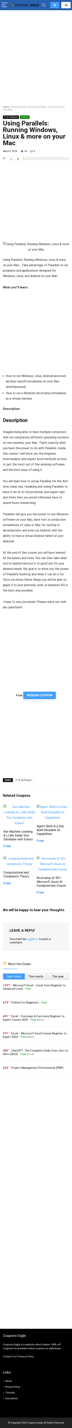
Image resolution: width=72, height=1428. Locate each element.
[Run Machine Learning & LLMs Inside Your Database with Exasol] (19, 807)
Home (6, 107)
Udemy (24, 117)
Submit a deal (54, 5)
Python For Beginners (25, 1002)
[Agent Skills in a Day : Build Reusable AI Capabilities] (53, 807)
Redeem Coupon (39, 695)
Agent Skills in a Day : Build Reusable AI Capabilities (51, 830)
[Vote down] (11, 158)
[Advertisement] (36, 50)
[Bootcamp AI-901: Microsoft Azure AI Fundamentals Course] (53, 858)
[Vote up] (18, 158)
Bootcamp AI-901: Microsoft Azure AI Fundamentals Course (51, 881)
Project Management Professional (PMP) (37, 1068)
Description (11, 1398)
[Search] (43, 5)
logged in (32, 939)
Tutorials (10, 1392)
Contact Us (9, 1356)
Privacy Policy (26, 1356)
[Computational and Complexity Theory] (19, 858)
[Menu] (4, 5)
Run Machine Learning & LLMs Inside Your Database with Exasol (18, 835)
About (8, 1381)
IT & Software (11, 117)
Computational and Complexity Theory (16, 874)
